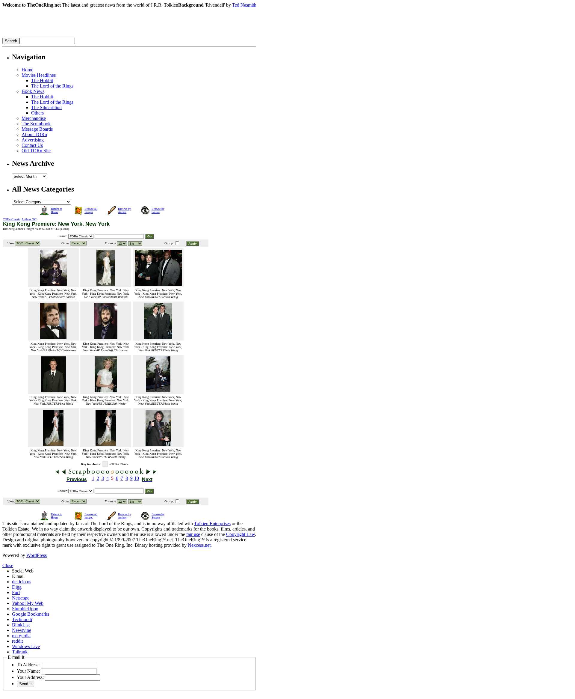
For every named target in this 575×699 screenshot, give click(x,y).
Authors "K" (29, 219)
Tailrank (20, 651)
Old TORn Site (36, 150)
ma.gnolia (21, 635)
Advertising (33, 139)
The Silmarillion (46, 107)
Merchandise (34, 118)
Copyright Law (240, 534)
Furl (16, 592)
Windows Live (26, 646)
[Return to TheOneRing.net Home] (92, 36)
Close (7, 565)
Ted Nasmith (244, 4)
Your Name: (28, 671)
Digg (17, 587)
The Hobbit (42, 80)
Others (37, 112)
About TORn (34, 134)
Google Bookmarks (30, 614)
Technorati (22, 619)
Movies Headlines (39, 75)
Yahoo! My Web (27, 603)
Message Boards (37, 129)
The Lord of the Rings (52, 85)
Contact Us (32, 145)
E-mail (18, 576)
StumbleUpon (25, 608)
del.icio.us (21, 581)
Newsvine (21, 630)
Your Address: (30, 677)
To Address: (28, 664)
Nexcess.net (199, 545)
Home (27, 69)
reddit (17, 641)
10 (136, 478)
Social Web (23, 570)
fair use (193, 534)
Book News (33, 91)
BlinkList (21, 624)
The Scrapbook (36, 123)
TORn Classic (11, 219)
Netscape (20, 597)
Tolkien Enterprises (212, 523)
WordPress (36, 555)
